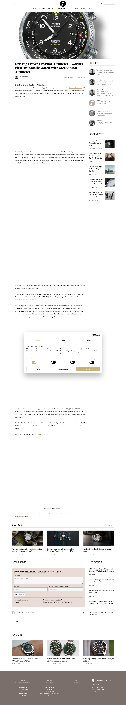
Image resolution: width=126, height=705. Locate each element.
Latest (35, 8)
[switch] (53, 362)
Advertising (23, 688)
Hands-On (49, 684)
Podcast (75, 8)
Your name (16, 586)
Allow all (87, 369)
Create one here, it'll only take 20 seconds (57, 602)
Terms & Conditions (98, 689)
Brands (50, 8)
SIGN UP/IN (109, 3)
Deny (38, 369)
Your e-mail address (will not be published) (59, 586)
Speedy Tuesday (50, 682)
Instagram (76, 684)
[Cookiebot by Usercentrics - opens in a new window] (92, 335)
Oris (26, 516)
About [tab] (89, 340)
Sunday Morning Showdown (49, 693)
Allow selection (63, 369)
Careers (23, 686)
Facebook (76, 682)
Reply (20, 621)
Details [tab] (63, 340)
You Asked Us (50, 688)
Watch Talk (49, 690)
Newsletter (23, 693)
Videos (90, 8)
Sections (42, 8)
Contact (23, 695)
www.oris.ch (41, 434)
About (83, 8)
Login (17, 602)
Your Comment (17, 575)
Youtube (76, 686)
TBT (50, 686)
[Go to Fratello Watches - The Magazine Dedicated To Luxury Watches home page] (63, 2)
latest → (111, 525)
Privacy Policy (96, 691)
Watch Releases (19, 516)
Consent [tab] (37, 340)
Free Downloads (23, 690)
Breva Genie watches (75, 88)
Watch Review (49, 691)
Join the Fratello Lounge (23, 682)
